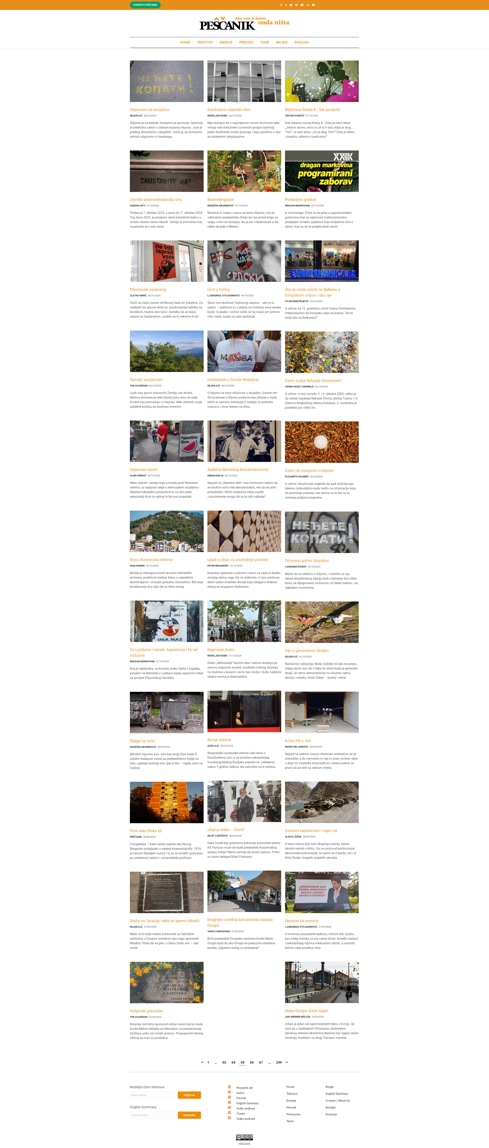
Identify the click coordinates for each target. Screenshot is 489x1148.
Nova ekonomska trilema (151, 559)
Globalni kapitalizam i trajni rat (311, 830)
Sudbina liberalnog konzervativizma (237, 469)
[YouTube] (302, 4)
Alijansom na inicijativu (149, 109)
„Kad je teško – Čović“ (226, 829)
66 (252, 1062)
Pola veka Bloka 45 (146, 831)
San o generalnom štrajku (307, 650)
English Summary (143, 1107)
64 (233, 1062)
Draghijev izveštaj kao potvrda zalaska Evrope (240, 922)
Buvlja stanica (219, 739)
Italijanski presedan (146, 1011)
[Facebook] (281, 4)
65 (242, 1062)
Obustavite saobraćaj (148, 289)
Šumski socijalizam (146, 379)
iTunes (240, 1113)
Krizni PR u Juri (298, 740)
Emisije (291, 1100)
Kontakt (331, 1107)
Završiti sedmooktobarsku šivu (156, 199)
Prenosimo (293, 1114)
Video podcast (245, 1119)
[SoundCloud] (307, 4)
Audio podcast (245, 1108)
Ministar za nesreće (301, 920)
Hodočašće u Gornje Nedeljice (232, 379)
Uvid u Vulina (218, 289)
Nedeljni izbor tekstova (147, 1087)
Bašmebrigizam (220, 199)
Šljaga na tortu (142, 741)
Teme (290, 1121)
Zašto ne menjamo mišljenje (309, 470)
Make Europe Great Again (306, 1010)
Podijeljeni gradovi (300, 199)
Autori (240, 1093)
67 (261, 1062)
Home (290, 1087)
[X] (285, 5)
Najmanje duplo (220, 649)
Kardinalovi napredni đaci (229, 109)
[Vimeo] (296, 4)
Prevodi (241, 1098)
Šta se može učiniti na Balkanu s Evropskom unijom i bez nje (312, 292)
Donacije (331, 1114)
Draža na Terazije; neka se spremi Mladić (164, 920)
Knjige (330, 1087)
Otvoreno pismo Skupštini (307, 560)
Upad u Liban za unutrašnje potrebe (237, 559)
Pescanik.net (244, 1088)
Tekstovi (292, 1093)
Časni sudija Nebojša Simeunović (313, 380)
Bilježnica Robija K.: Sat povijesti (312, 109)
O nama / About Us (338, 1100)
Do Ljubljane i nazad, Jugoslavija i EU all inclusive (164, 652)
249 (279, 1062)
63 (224, 1062)
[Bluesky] (290, 5)
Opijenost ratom (143, 469)
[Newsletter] (313, 4)
